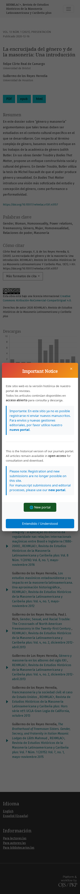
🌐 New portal (40, 507)
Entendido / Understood (40, 523)
